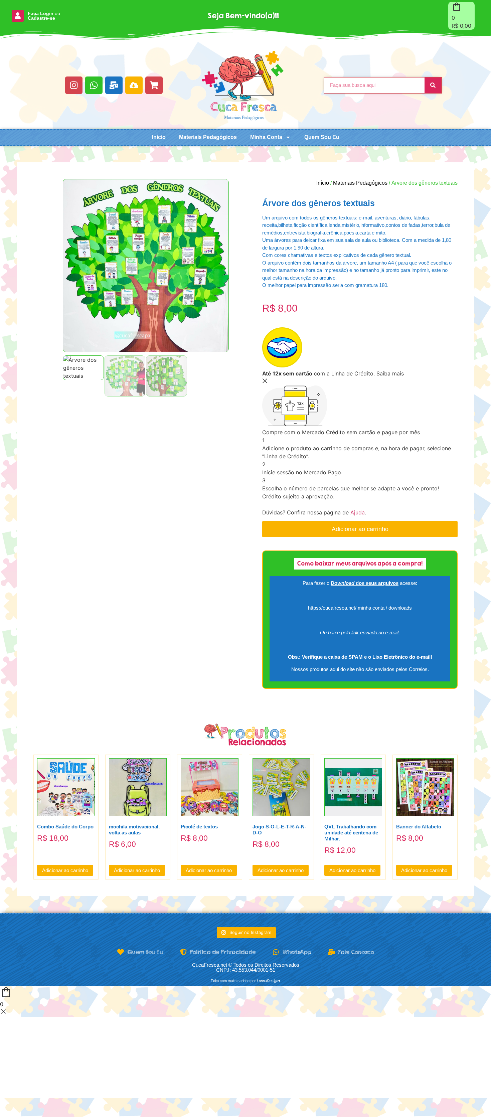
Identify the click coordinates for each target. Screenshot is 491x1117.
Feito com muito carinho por (246, 981)
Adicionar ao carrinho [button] (65, 870)
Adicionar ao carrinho (360, 529)
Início (159, 137)
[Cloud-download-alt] (134, 85)
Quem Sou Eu (321, 137)
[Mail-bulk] (114, 85)
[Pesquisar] (433, 85)
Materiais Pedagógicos (208, 137)
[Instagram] (74, 85)
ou (44, 16)
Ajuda (357, 512)
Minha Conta (266, 137)
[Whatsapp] (94, 85)
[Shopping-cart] (154, 85)
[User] (18, 16)
